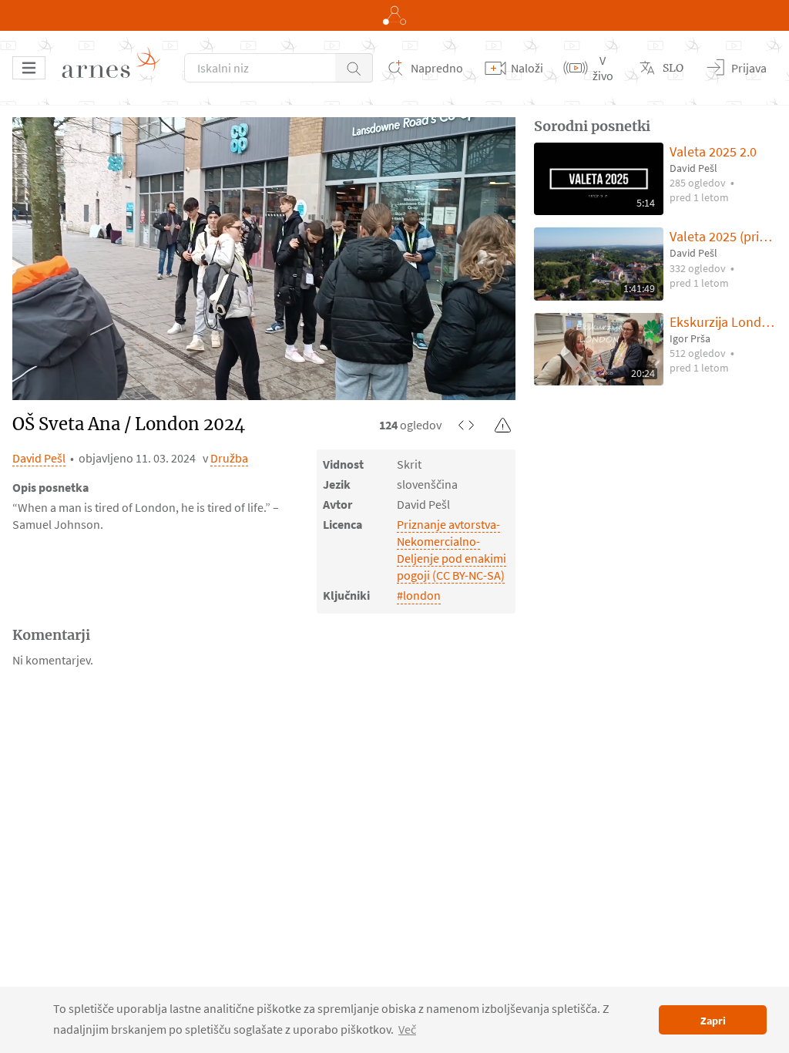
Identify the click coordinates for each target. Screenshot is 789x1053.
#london (419, 595)
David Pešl (38, 458)
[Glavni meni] (28, 67)
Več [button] (407, 1029)
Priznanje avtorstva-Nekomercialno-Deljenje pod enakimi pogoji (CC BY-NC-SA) (451, 549)
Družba (229, 458)
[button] (354, 67)
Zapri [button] (713, 1021)
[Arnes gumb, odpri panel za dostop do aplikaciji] (394, 15)
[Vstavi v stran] (466, 424)
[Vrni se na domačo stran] (116, 68)
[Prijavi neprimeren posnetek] (503, 424)
